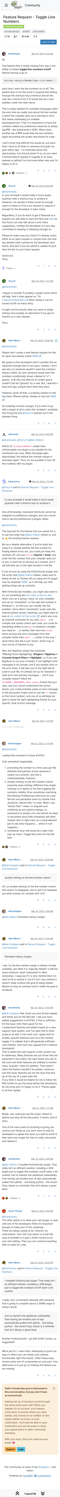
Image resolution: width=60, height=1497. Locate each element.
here (51, 218)
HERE (35, 356)
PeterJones (14, 481)
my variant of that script (23, 616)
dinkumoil (13, 434)
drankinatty (14, 53)
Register (10, 1449)
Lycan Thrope (15, 1211)
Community (32, 5)
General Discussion (14, 26)
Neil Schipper (15, 743)
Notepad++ (44, 1467)
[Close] (54, 1388)
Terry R (11, 186)
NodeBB (27, 1475)
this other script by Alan (39, 595)
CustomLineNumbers (13, 299)
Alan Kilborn (14, 340)
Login (21, 1449)
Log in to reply (48, 42)
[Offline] (5, 53)
